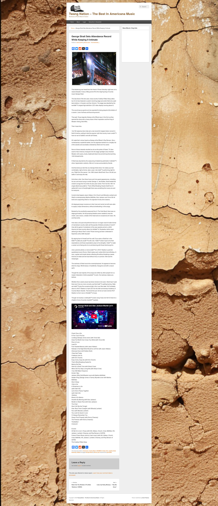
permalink (109, 452)
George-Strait (89, 452)
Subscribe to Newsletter (95, 22)
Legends (110, 451)
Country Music (92, 451)
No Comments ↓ (95, 42)
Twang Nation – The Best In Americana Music (102, 13)
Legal (84, 22)
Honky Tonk (105, 451)
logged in (80, 465)
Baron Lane (87, 42)
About (78, 22)
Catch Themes (145, 497)
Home (72, 22)
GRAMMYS (99, 451)
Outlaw (78, 452)
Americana (85, 451)
